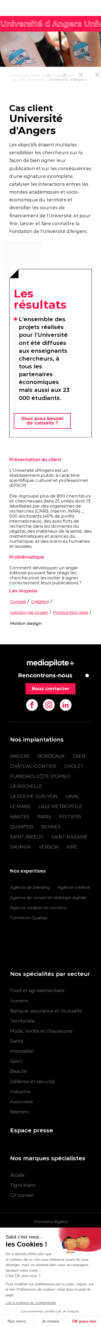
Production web (70, 612)
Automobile (21, 1101)
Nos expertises (28, 871)
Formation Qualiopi (28, 917)
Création (40, 601)
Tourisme (19, 1000)
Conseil (18, 601)
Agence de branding (30, 887)
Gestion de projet (29, 612)
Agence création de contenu (38, 907)
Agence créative (74, 887)
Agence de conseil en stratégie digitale (48, 897)
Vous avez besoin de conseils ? (42, 421)
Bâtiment (19, 1111)
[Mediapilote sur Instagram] (49, 705)
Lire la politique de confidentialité (31, 1303)
